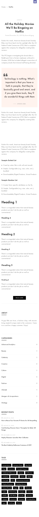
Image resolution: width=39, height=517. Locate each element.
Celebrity (5, 357)
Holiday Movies (21, 484)
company (5, 476)
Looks (4, 492)
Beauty (4, 351)
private (21, 495)
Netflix (5, 495)
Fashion (4, 383)
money (30, 492)
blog (4, 469)
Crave (22, 476)
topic (4, 503)
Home (4, 7)
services (29, 495)
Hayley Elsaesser (8, 484)
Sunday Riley (31, 499)
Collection (29, 473)
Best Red (28, 465)
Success (21, 499)
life (21, 488)
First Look (5, 480)
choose (21, 473)
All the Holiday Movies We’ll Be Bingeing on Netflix (19, 27)
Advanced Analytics (8, 344)
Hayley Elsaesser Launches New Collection (15, 437)
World (19, 503)
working (11, 503)
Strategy (4, 403)
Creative (4, 364)
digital (30, 476)
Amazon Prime (17, 465)
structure (13, 499)
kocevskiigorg (29, 35)
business (11, 469)
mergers (21, 492)
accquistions (6, 465)
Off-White (13, 495)
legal (15, 488)
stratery (5, 499)
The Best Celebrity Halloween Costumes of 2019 (17, 445)
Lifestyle (19, 20)
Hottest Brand (7, 488)
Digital (4, 377)
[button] (35, 1)
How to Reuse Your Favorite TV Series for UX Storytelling (19, 420)
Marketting (12, 492)
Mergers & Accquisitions (10, 396)
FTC (13, 480)
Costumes (14, 476)
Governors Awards (23, 480)
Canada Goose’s (22, 469)
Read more (19, 298)
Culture (4, 370)
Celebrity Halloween (9, 473)
